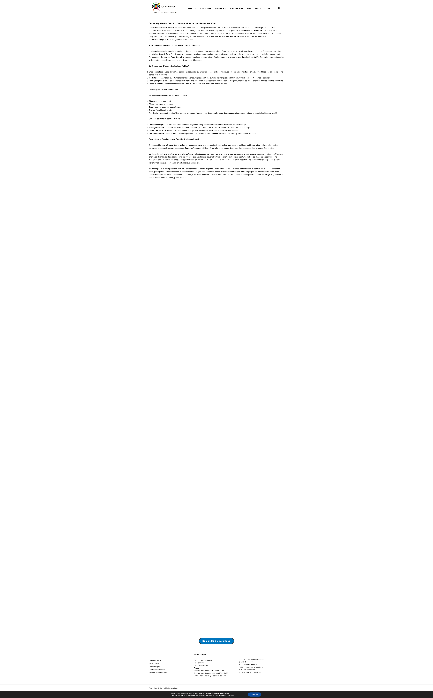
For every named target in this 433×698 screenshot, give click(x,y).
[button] (194, 8)
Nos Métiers (220, 8)
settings (231, 696)
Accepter (254, 694)
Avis (249, 8)
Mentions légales (155, 667)
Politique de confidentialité (158, 673)
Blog (257, 8)
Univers (190, 8)
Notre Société (205, 8)
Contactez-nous (155, 661)
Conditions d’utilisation (157, 669)
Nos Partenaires (236, 8)
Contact (268, 8)
